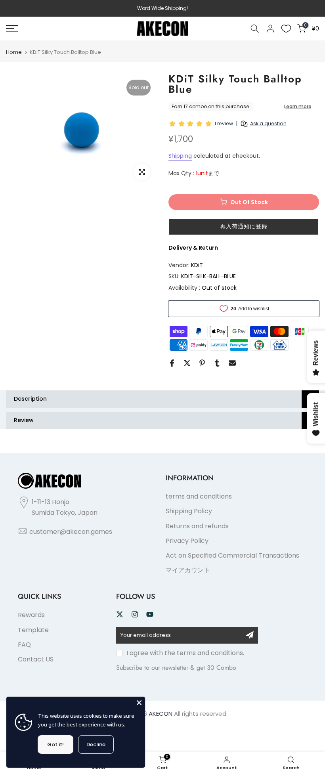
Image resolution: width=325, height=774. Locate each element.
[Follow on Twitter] (119, 614)
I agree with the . (185, 652)
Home (14, 52)
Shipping (180, 156)
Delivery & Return (193, 248)
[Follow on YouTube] (149, 614)
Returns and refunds (197, 526)
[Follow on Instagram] (134, 614)
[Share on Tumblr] (217, 363)
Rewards (31, 614)
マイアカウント (188, 570)
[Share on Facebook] (172, 363)
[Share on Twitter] (187, 363)
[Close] (139, 703)
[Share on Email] (232, 363)
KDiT (197, 265)
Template (33, 629)
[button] (243, 226)
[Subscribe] (250, 635)
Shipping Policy (189, 511)
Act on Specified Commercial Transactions (232, 555)
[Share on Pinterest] (202, 363)
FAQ (24, 644)
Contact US (36, 659)
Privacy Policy (187, 540)
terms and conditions (199, 496)
